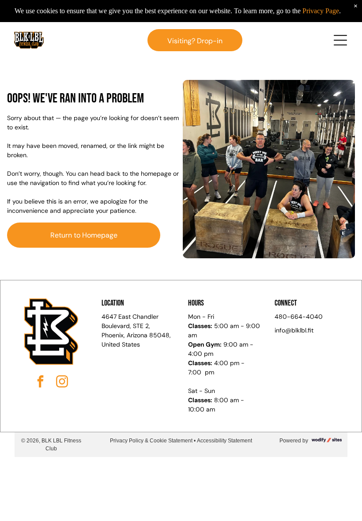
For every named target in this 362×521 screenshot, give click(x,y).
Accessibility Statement (224, 441)
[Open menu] (340, 40)
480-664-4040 (299, 317)
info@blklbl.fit (294, 330)
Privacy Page (320, 11)
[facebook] (40, 382)
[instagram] (62, 382)
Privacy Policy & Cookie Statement (151, 441)
